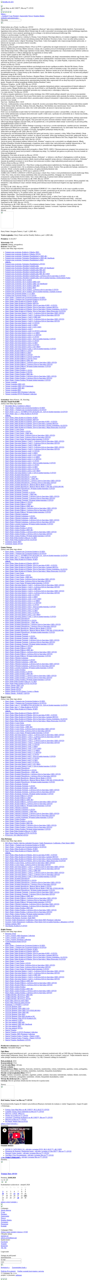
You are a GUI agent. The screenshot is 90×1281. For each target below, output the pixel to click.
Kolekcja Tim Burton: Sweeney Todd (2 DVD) (21, 916)
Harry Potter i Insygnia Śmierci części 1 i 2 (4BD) (22, 333)
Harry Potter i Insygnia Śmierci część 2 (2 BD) (21, 343)
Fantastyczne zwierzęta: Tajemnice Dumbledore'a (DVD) (25, 264)
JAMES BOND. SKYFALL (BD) (17, 997)
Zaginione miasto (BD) (13, 542)
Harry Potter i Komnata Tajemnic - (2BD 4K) (21, 494)
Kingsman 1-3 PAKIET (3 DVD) (17, 1004)
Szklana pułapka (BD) (13, 924)
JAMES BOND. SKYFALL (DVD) (18, 999)
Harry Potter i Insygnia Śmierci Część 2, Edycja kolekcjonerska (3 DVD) (30, 349)
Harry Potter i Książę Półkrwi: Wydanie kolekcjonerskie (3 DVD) (28, 366)
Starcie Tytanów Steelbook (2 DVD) (18, 1040)
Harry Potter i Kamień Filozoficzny (17, 475)
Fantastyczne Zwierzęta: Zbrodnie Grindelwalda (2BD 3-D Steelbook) (29, 268)
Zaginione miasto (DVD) (14, 544)
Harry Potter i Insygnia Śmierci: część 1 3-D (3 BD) (23, 327)
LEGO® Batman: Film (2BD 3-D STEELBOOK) (22, 1010)
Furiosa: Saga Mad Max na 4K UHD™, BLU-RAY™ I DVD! (27, 1110)
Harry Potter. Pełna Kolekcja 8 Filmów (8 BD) (21, 301)
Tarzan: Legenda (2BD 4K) (14, 388)
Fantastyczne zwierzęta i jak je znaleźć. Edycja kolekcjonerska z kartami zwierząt (33, 291)
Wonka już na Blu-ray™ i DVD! (16, 1115)
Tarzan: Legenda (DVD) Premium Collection (21, 394)
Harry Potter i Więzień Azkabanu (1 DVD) (20, 516)
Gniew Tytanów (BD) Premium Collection (20, 936)
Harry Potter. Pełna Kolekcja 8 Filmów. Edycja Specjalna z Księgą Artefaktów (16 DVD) (36, 309)
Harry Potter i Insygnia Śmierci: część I (18, 329)
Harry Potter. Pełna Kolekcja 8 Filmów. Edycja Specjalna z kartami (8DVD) (31, 307)
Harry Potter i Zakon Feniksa (15, 368)
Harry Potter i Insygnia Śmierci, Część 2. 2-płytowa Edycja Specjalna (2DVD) (32, 321)
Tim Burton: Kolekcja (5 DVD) (16, 926)
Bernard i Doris (10, 934)
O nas (10, 16)
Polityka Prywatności (8, 1271)
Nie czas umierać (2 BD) (13, 1020)
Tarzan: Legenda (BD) (13, 390)
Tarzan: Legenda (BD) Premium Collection (20, 392)
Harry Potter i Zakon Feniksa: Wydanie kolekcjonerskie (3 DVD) (28, 380)
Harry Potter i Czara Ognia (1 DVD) (18, 431)
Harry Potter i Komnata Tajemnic (16, 490)
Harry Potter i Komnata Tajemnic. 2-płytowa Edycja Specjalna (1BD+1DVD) (32, 496)
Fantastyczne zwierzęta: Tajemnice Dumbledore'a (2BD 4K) (26, 256)
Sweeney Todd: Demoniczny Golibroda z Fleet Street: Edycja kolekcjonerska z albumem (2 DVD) (39, 922)
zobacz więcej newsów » (9, 1124)
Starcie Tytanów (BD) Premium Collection (20, 1034)
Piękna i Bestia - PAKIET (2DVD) (17, 693)
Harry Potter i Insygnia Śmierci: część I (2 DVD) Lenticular (26, 331)
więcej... (8, 262)
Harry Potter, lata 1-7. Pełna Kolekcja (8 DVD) (21, 414)
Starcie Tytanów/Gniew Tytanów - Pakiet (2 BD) (22, 1036)
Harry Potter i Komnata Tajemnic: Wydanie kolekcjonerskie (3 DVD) (29, 500)
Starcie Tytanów (11, 1030)
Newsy (30, 16)
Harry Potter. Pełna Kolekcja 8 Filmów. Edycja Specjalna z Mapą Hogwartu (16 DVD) (35, 311)
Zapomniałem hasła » (19, 1267)
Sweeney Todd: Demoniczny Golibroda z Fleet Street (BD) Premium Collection (33, 920)
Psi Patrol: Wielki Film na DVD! (16, 1121)
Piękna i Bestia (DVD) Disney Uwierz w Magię (22, 691)
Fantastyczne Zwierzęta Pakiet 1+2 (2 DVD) (20, 295)
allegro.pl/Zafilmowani (9, 1238)
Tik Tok (3, 1248)
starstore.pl (4, 1236)
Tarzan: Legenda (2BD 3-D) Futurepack (19, 386)
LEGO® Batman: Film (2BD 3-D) (17, 1008)
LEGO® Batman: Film (13, 1006)
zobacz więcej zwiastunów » (11, 1157)
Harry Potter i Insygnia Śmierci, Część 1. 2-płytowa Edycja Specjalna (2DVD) (32, 315)
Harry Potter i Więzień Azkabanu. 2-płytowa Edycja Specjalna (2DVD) (30, 522)
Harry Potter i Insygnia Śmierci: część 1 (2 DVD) (22, 323)
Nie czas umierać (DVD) (14, 1028)
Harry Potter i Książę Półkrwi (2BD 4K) (19, 360)
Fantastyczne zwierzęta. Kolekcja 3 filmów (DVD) (23, 254)
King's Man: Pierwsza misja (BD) (17, 1001)
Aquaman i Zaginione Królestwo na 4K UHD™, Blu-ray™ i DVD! (29, 1117)
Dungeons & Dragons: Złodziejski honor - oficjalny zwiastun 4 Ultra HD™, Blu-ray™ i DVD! (38, 1151)
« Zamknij (4, 16)
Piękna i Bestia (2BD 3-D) (14, 685)
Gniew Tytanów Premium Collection (18, 939)
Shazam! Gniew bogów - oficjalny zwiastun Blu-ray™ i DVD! (27, 1153)
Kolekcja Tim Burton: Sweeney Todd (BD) (20, 918)
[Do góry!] (7, 2)
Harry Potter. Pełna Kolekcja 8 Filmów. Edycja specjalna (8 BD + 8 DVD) (31, 305)
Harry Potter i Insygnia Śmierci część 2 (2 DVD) (22, 345)
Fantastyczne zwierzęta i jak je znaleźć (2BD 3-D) (22, 282)
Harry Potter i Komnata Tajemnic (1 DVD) (20, 492)
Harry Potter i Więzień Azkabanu (16, 514)
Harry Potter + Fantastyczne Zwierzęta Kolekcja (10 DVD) (25, 299)
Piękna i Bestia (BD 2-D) (14, 687)
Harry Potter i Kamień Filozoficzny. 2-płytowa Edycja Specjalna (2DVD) (30, 483)
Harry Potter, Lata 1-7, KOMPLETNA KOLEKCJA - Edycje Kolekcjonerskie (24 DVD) (36, 412)
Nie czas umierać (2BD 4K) (15, 1022)
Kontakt (3, 1226)
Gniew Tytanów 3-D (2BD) (15, 938)
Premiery (16, 16)
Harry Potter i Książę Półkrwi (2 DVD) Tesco (21, 358)
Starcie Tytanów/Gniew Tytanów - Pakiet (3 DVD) (23, 1038)
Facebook (4, 1242)
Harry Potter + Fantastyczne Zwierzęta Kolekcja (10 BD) (25, 297)
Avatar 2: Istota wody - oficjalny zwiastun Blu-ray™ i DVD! (26, 1157)
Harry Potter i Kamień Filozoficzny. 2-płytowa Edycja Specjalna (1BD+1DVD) (33, 481)
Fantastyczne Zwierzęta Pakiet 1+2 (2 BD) (20, 293)
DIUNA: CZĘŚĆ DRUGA (14, 1113)
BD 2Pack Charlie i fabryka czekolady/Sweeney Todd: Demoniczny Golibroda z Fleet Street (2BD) (40, 843)
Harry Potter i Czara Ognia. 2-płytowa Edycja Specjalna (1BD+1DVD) (30, 435)
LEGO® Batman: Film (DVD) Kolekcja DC (20, 1018)
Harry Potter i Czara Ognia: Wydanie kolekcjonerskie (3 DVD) (27, 439)
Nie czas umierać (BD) (13, 1026)
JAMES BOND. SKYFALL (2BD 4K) (19, 995)
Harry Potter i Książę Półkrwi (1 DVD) (19, 351)
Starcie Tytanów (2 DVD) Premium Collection (21, 1032)
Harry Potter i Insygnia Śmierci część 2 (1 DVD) (22, 341)
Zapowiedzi (24, 16)
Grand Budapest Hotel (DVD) (15, 941)
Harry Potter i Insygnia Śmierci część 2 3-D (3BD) (22, 347)
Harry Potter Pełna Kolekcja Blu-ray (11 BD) (21, 538)
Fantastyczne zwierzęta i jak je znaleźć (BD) (20, 288)
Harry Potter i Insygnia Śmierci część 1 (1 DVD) (22, 337)
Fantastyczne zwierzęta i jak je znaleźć (18, 280)
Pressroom (4, 1224)
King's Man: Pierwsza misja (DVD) (17, 1003)
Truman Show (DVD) (9, 1174)
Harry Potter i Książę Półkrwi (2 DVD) (19, 355)
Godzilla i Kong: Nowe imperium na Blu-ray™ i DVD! (24, 1111)
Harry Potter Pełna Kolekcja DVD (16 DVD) (21, 540)
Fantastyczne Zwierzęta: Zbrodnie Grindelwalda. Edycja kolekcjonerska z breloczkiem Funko (37, 278)
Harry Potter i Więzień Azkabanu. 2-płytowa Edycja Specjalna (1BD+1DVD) (32, 520)
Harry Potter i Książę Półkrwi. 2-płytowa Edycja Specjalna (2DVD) (28, 364)
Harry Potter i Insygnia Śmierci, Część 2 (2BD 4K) (23, 317)
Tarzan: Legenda (11, 382)
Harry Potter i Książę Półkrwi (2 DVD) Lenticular (22, 356)
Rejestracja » (5, 1267)
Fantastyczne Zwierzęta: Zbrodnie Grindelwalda (22, 266)
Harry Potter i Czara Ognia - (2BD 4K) (18, 433)
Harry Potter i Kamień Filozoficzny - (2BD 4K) (21, 479)
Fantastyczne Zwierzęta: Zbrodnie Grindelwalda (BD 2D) (25, 270)
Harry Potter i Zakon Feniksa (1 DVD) (18, 370)
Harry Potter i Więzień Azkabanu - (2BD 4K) (21, 518)
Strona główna (6, 1210)
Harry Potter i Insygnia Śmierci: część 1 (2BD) (21, 325)
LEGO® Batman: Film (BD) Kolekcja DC (20, 1016)
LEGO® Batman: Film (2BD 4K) (17, 1012)
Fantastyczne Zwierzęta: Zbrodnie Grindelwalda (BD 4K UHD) (27, 274)
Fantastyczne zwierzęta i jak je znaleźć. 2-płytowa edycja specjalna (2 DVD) (31, 290)
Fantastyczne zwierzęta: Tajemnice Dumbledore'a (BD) (24, 260)
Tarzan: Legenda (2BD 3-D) (15, 384)
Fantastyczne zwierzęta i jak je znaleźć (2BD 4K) (22, 286)
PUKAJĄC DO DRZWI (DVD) (16, 835)
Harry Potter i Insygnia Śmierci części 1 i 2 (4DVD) (23, 335)
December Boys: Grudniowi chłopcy (18, 406)
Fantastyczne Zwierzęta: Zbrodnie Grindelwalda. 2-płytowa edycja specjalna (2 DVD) (35, 276)
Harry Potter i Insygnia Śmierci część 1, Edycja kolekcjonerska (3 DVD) (30, 339)
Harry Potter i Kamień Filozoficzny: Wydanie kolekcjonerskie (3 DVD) (30, 488)
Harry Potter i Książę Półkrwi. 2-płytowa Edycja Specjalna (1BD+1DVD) (31, 362)
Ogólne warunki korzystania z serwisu (30, 1271)
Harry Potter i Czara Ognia (14, 429)
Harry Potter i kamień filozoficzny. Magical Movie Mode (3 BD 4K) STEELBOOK (34, 486)
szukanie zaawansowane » (10, 18)
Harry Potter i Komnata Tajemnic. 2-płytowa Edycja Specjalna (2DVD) (30, 498)
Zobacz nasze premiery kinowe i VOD (14, 1232)
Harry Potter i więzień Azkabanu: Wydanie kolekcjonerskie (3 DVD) (29, 524)
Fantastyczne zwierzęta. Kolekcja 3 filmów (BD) (22, 252)
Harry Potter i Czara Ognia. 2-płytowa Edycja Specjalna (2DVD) (28, 437)
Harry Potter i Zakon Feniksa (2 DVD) (18, 372)
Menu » (3, 14)
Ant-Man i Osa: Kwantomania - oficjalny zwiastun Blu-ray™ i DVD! (29, 1155)
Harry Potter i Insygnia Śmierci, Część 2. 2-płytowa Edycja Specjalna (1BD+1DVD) (34, 319)
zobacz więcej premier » (9, 1202)
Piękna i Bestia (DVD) (13, 689)
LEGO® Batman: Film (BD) (15, 1014)
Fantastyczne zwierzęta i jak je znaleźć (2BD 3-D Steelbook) (26, 284)
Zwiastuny (4, 1222)
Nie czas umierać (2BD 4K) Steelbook (18, 1024)
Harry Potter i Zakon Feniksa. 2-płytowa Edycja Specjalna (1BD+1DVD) (31, 376)
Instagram (4, 1246)
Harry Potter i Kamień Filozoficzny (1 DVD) (21, 477)
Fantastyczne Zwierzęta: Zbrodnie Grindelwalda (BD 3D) (25, 272)
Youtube (4, 1244)
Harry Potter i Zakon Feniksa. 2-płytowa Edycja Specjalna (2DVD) (28, 378)
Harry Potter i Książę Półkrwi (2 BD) (18, 353)
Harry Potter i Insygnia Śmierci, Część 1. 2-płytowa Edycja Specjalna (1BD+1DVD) (34, 313)
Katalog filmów (39, 16)
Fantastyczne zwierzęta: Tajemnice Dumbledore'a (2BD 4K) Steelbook (29, 258)
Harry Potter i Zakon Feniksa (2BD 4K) (19, 374)
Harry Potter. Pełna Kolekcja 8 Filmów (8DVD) (22, 303)
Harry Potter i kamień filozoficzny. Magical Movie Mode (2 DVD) (28, 485)
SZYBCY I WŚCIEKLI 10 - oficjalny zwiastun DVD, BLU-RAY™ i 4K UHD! (33, 1149)
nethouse (19, 1275)
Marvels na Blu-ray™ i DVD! (15, 1119)
